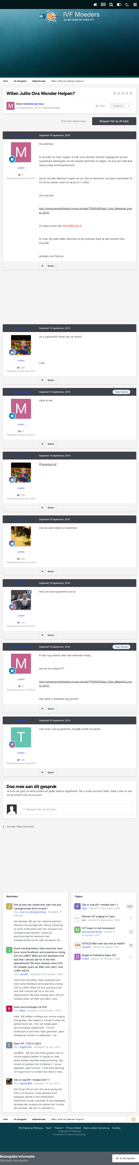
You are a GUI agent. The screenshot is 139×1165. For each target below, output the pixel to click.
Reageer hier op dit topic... (42, 809)
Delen (102, 105)
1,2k (22, 622)
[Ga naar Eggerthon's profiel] (9, 1045)
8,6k (22, 558)
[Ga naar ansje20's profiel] (77, 945)
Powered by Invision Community (69, 1134)
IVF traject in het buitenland (98, 928)
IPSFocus (38, 1128)
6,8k (22, 367)
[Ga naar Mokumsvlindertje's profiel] (77, 930)
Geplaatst (46, 974)
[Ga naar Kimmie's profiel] (21, 600)
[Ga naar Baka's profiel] (9, 1009)
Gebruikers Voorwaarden (14, 1160)
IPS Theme (24, 1128)
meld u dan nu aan (121, 791)
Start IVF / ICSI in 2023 (27, 1043)
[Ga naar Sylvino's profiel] (21, 536)
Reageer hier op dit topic (114, 121)
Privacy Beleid (73, 1128)
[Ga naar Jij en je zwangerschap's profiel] (9, 906)
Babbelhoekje (52, 107)
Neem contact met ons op (96, 1128)
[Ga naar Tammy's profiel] (21, 737)
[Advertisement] (69, 50)
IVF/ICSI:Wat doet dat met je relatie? (103, 943)
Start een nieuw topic (73, 121)
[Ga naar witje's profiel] (21, 345)
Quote (51, 265)
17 (22, 174)
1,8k (22, 759)
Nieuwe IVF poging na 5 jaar (98, 916)
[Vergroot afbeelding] (47, 464)
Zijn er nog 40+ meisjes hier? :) (32, 1079)
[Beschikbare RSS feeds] (133, 1119)
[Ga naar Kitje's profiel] (77, 906)
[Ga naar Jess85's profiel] (9, 950)
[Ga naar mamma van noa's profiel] (10, 106)
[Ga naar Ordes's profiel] (77, 957)
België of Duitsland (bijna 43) (99, 955)
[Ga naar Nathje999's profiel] (9, 1081)
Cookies (116, 1128)
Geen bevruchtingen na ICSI (30, 1007)
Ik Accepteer (127, 1158)
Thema (58, 1128)
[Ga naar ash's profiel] (77, 918)
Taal (48, 1128)
